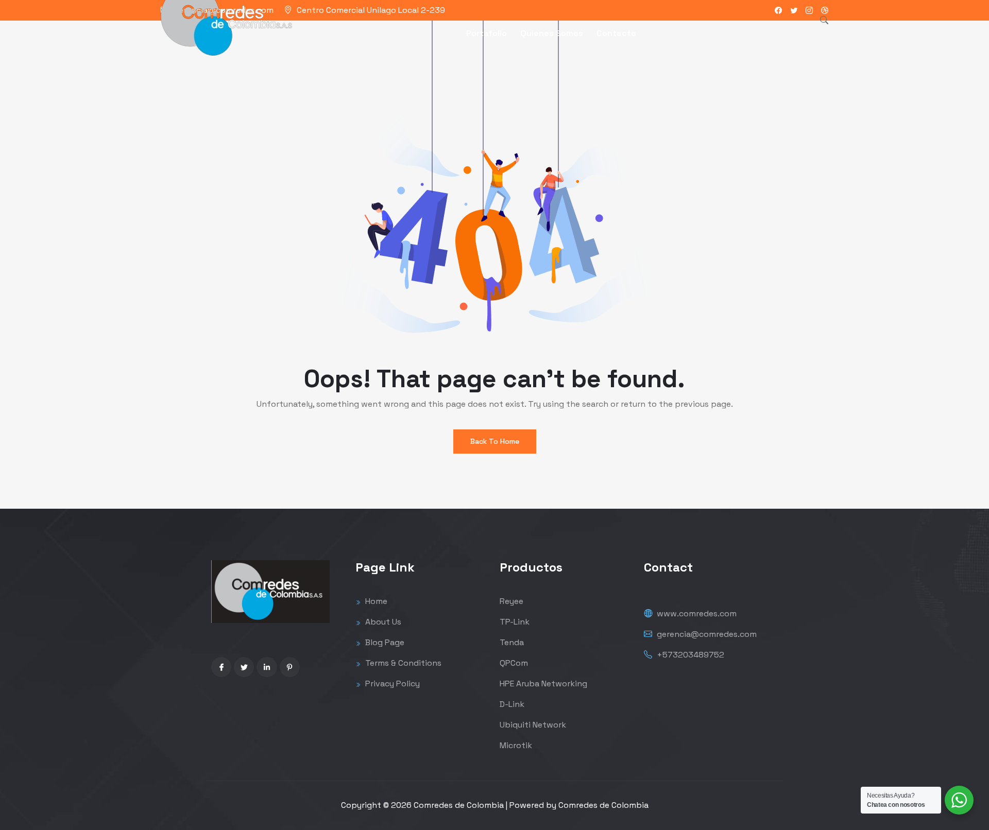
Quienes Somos (551, 33)
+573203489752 (689, 654)
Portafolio (486, 33)
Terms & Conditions (402, 663)
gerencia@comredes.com (706, 634)
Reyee (511, 601)
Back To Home (494, 441)
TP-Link (515, 621)
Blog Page (383, 642)
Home (375, 601)
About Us (382, 621)
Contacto (616, 33)
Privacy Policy (391, 683)
